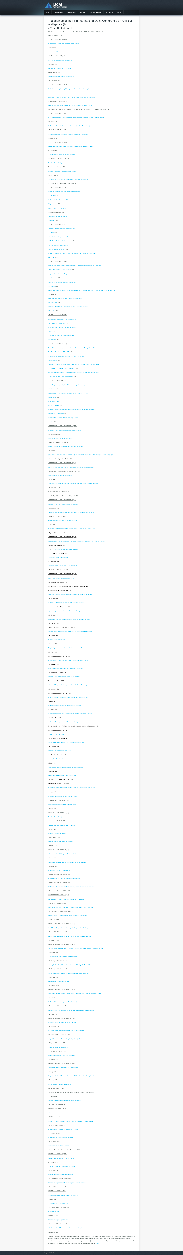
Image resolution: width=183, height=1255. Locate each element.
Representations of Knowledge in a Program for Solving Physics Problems (70, 631)
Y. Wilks (50, 331)
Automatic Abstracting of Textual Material (60, 237)
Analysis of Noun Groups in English (58, 274)
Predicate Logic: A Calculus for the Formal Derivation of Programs (67, 915)
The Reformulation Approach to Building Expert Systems (64, 705)
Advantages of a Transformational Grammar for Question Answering (68, 393)
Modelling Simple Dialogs (55, 163)
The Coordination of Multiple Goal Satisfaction (61, 1055)
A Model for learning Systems (57, 734)
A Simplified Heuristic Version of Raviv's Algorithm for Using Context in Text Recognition (74, 364)
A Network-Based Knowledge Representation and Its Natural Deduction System (71, 512)
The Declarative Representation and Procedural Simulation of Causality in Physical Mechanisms (76, 541)
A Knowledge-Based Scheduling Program (65, 549)
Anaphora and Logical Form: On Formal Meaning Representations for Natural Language (74, 265)
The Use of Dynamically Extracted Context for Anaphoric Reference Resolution (71, 409)
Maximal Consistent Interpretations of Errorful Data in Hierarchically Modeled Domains (73, 348)
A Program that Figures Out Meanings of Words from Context (66, 356)
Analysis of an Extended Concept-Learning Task (62, 775)
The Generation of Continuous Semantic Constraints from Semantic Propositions (72, 253)
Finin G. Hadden (53, 405)
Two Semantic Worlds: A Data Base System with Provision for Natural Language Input (73, 372)
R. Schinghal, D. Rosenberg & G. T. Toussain (61, 368)
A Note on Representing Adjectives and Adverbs (62, 282)
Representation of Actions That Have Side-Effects (62, 565)
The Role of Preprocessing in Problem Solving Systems (64, 1002)
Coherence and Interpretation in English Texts (61, 228)
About (119, 12)
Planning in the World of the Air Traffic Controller (62, 1022)
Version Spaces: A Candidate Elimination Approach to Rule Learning (68, 660)
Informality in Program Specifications (59, 870)
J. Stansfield (51, 220)
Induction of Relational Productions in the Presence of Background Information (71, 787)
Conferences (58, 12)
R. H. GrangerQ (52, 360)
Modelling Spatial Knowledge (56, 639)
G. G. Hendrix (52, 389)
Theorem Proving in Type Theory (57, 1219)
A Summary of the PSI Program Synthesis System (62, 854)
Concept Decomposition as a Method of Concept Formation (65, 767)
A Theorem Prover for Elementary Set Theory (61, 1166)
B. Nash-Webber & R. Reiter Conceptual (60, 269)
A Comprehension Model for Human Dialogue (61, 154)
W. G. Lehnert (52, 339)
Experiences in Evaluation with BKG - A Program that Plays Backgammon (70, 936)
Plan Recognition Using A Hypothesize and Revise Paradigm (66, 1030)
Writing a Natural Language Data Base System (62, 319)
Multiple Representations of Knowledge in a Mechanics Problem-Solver (69, 648)
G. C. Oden (51, 257)
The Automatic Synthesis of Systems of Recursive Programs (66, 899)
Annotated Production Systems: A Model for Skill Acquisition (65, 668)
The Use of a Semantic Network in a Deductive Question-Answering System (70, 126)
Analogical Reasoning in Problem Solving (60, 750)
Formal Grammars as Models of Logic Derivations (63, 1195)
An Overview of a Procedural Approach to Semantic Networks (66, 602)
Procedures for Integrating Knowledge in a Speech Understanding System (70, 105)
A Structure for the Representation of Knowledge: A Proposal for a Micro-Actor (71, 528)
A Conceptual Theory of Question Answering (61, 335)
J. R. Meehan (52, 195)
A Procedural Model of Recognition (58, 557)
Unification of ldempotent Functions (58, 1145)
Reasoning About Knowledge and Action (60, 475)
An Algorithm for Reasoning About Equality (60, 1137)
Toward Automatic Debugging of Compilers (60, 841)
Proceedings (71, 12)
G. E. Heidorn (52, 311)
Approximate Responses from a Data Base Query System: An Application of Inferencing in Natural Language (80, 454)
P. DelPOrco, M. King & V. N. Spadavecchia (60, 376)
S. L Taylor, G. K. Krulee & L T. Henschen (60, 241)
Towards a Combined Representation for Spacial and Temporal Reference (70, 594)
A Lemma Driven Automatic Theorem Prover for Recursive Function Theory (70, 1121)
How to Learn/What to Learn (56, 52)
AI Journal (109, 12)
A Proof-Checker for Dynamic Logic (58, 1203)
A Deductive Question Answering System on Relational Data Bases (68, 134)
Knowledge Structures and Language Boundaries (62, 327)
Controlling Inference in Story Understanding (61, 76)
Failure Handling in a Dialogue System (59, 1084)
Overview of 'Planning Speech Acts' (58, 245)
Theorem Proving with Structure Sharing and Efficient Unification (67, 1182)
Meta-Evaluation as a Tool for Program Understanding (64, 878)
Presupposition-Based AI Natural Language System (63, 417)
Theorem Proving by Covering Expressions (60, 1174)
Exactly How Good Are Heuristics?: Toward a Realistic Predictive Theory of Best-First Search (75, 948)
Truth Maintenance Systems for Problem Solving (62, 520)
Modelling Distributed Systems (57, 817)
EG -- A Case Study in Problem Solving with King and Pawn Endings (68, 928)
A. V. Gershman (52, 278)
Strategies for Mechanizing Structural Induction (62, 804)
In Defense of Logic (53, 1211)
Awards (82, 12)
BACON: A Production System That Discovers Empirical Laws (66, 742)
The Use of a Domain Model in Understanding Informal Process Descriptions (71, 886)
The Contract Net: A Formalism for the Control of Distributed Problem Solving (71, 1010)
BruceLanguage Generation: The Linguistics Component (65, 298)
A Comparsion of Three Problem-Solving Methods (62, 956)
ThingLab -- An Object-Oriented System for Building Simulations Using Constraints (72, 1076)
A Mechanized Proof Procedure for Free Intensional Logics (65, 1228)
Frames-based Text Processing (57, 208)
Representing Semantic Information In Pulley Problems (64, 1100)
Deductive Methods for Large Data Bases (60, 438)
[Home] (56, 7)
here (97, 1243)
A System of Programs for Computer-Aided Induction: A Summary (67, 685)
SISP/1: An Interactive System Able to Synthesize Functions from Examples (70, 907)
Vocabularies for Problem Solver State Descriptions (63, 504)
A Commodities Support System (57, 216)
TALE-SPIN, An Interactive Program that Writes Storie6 (64, 191)
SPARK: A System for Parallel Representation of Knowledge (65, 446)
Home (47, 12)
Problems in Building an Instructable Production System (64, 722)
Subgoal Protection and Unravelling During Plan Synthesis (65, 1039)
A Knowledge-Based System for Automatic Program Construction (67, 862)
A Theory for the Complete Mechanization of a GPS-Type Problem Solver (70, 965)
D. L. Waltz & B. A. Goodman (56, 323)
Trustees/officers (95, 12)
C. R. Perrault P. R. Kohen (56, 249)
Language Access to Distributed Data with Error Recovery (65, 430)
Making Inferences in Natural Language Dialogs (62, 171)
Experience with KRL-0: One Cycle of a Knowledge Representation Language (71, 467)
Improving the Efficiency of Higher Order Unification (63, 1129)
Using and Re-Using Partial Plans (58, 1047)
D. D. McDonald (52, 302)
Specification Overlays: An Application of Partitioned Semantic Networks (69, 619)
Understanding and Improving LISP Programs (61, 825)
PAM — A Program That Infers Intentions (60, 60)
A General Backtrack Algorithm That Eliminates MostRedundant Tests (68, 973)
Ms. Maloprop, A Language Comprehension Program (63, 43)
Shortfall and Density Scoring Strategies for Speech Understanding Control (70, 89)
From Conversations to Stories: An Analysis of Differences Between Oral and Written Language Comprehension (81, 290)
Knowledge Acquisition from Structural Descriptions (63, 796)
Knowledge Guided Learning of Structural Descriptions (64, 676)
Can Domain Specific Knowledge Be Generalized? (63, 1067)
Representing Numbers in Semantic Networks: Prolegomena (66, 611)
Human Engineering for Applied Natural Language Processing (66, 385)
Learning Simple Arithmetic (56, 759)
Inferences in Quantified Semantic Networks (61, 578)
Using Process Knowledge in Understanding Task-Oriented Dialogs (68, 179)
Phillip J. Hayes (52, 204)
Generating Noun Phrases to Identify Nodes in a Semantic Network (68, 306)
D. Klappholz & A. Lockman (56, 413)
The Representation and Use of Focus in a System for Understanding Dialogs (71, 146)
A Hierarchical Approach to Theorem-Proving (61, 1158)
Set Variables (51, 1113)
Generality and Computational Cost (58, 981)
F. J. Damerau (52, 397)
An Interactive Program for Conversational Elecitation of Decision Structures (70, 713)
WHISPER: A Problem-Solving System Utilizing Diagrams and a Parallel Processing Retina (75, 993)
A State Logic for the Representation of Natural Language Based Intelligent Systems (73, 483)
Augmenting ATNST (53, 401)
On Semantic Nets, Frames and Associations (61, 200)
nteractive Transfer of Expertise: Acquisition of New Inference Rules (68, 697)
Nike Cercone (52, 286)
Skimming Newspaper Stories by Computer (60, 68)
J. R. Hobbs (51, 232)
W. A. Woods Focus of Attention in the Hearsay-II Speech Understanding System (72, 97)
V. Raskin (51, 422)
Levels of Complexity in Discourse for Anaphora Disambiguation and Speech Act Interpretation (76, 117)
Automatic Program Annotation (57, 833)
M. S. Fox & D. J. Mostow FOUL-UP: (58, 352)
